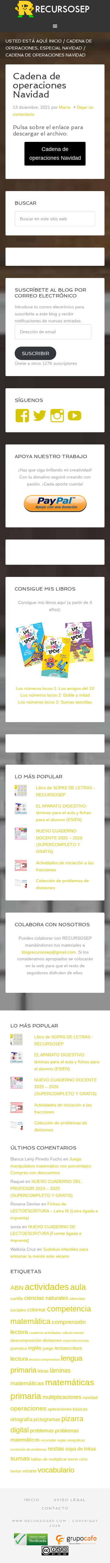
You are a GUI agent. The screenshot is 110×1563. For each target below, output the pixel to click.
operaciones (28, 1408)
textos (15, 1471)
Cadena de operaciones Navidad (55, 153)
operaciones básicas (67, 1409)
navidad (90, 1397)
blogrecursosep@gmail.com (49, 952)
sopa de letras (80, 1449)
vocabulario (56, 1470)
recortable (48, 1440)
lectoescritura (68, 1348)
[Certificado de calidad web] (31, 1543)
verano (29, 1471)
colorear (36, 1310)
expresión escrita (76, 1340)
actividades (47, 1287)
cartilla (16, 1298)
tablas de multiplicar (49, 1459)
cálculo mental (72, 1333)
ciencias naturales (46, 1298)
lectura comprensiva (44, 1359)
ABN (17, 1287)
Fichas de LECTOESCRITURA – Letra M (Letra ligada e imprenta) (54, 1210)
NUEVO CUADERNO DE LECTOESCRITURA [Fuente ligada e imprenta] (46, 1233)
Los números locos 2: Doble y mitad (55, 695)
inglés (35, 1348)
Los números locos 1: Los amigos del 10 (55, 688)
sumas (20, 1458)
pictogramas (47, 1419)
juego (48, 1348)
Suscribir (35, 353)
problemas (42, 1431)
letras (43, 1370)
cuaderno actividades (45, 1333)
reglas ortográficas (71, 1440)
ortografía (21, 1419)
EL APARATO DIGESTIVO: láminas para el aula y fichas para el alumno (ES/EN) (63, 813)
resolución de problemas (28, 1449)
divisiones (52, 1340)
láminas (60, 1370)
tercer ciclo (77, 1459)
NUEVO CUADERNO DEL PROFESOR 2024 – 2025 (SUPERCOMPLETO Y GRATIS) (45, 1188)
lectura (19, 1359)
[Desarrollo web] (76, 1543)
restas (56, 1448)
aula (78, 1287)
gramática (18, 1348)
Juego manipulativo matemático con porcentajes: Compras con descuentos (51, 1166)
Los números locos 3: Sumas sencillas (55, 702)
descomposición (26, 1340)
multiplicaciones (61, 1397)
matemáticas (27, 1383)
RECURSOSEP (55, 9)
